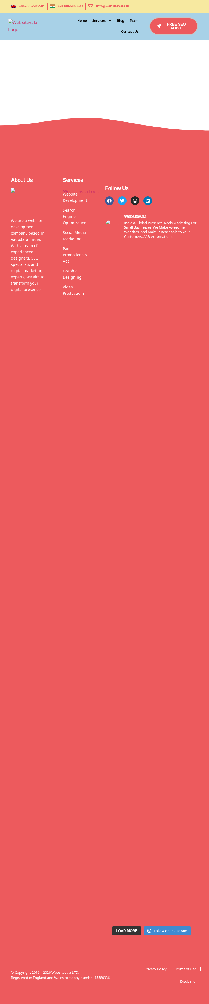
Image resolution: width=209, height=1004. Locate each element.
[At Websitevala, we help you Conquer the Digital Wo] (163, 538)
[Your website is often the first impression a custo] (187, 524)
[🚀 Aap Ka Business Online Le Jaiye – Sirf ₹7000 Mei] (115, 531)
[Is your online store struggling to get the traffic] (139, 583)
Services (99, 20)
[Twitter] (122, 200)
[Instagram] (135, 200)
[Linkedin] (147, 200)
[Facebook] (109, 200)
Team (134, 20)
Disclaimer (188, 981)
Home (82, 20)
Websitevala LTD (64, 972)
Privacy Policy (156, 968)
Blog (120, 20)
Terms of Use (185, 968)
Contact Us (130, 31)
